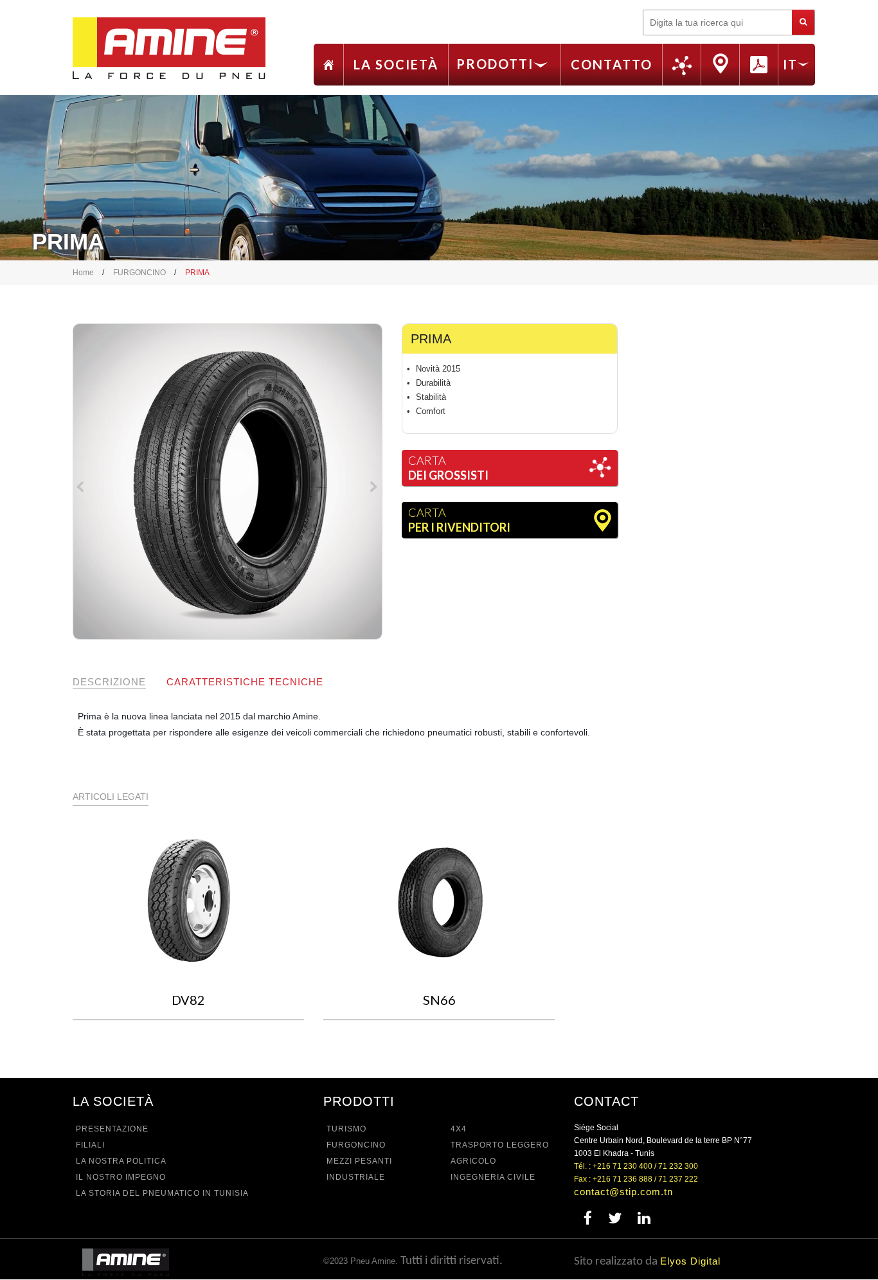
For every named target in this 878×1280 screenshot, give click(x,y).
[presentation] (82, 489)
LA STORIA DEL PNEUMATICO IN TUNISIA (162, 1193)
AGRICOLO (473, 1161)
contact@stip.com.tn (623, 1191)
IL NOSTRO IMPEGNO (121, 1177)
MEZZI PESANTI (359, 1161)
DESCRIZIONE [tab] (109, 681)
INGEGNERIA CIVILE (493, 1177)
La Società (396, 64)
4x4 (459, 1128)
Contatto (611, 64)
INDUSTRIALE (356, 1177)
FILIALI (90, 1144)
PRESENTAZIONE (112, 1128)
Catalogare (759, 64)
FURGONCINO (139, 272)
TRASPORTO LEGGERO (500, 1144)
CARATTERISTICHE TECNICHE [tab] (244, 681)
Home (328, 65)
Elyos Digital (690, 1261)
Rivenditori (720, 63)
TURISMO (346, 1128)
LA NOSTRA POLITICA (121, 1161)
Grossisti (681, 66)
